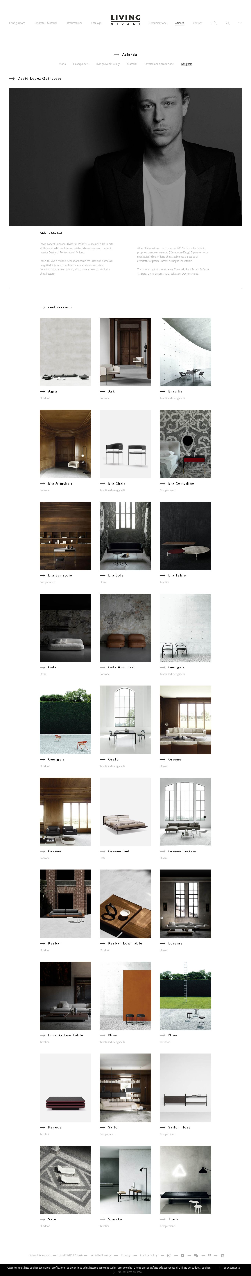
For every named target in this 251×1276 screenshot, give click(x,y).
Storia (62, 64)
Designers (186, 64)
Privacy (125, 1255)
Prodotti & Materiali (46, 23)
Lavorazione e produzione (159, 64)
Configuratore (17, 23)
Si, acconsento (232, 1267)
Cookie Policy (148, 1255)
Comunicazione (157, 23)
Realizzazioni (74, 23)
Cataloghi (96, 23)
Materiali (132, 64)
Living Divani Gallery (108, 64)
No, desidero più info (130, 1272)
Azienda (179, 23)
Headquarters (81, 64)
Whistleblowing (101, 1255)
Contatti (197, 23)
